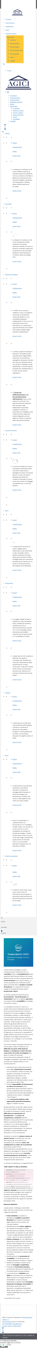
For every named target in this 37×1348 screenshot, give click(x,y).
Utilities (7, 133)
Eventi (7, 30)
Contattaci (16, 119)
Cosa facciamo (10, 23)
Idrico (6, 510)
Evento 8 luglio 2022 (16, 50)
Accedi (9, 70)
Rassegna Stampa (10, 33)
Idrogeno (7, 692)
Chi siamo (8, 19)
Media (15, 151)
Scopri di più (17, 191)
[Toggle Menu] (3, 131)
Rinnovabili (8, 204)
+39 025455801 (7, 1324)
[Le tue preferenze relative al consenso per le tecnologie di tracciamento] (3, 1345)
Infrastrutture (9, 583)
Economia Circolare (11, 430)
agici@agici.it (17, 1324)
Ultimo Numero (14, 43)
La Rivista (16, 108)
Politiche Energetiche (11, 856)
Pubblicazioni (9, 26)
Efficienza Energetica (11, 274)
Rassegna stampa (16, 102)
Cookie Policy (16, 1326)
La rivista (13, 40)
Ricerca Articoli (14, 53)
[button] (3, 64)
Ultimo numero (18, 110)
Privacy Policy (7, 1326)
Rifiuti (6, 755)
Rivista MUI (10, 37)
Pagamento (4, 1347)
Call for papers (14, 47)
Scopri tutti (16, 156)
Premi (12, 57)
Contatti (7, 7)
